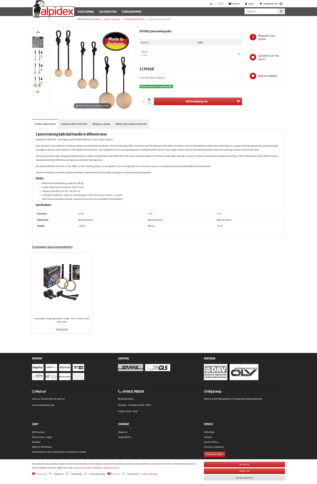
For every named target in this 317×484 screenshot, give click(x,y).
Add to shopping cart (197, 101)
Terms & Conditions (214, 447)
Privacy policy (86, 467)
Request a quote (101, 123)
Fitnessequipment (131, 11)
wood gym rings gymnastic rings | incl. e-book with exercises (62, 320)
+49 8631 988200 (132, 391)
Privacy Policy (211, 442)
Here (206, 398)
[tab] (266, 37)
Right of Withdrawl (42, 447)
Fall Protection (107, 11)
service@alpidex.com (43, 405)
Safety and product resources (131, 123)
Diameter (145, 52)
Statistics (59, 474)
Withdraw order (214, 454)
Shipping (160, 77)
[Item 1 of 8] (40, 62)
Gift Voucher (38, 432)
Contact (208, 437)
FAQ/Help (209, 432)
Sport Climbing (86, 11)
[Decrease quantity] (149, 103)
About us (122, 432)
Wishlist (36, 442)
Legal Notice (124, 437)
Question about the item (74, 123)
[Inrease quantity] (149, 100)
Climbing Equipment (134, 19)
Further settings (149, 474)
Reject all (244, 471)
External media (97, 474)
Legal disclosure (111, 467)
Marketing (76, 474)
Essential (42, 474)
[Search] (281, 11)
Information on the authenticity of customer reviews (59, 452)
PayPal (116, 474)
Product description (45, 123)
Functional (132, 474)
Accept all (244, 464)
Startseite (95, 19)
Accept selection (244, 477)
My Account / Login (42, 437)
